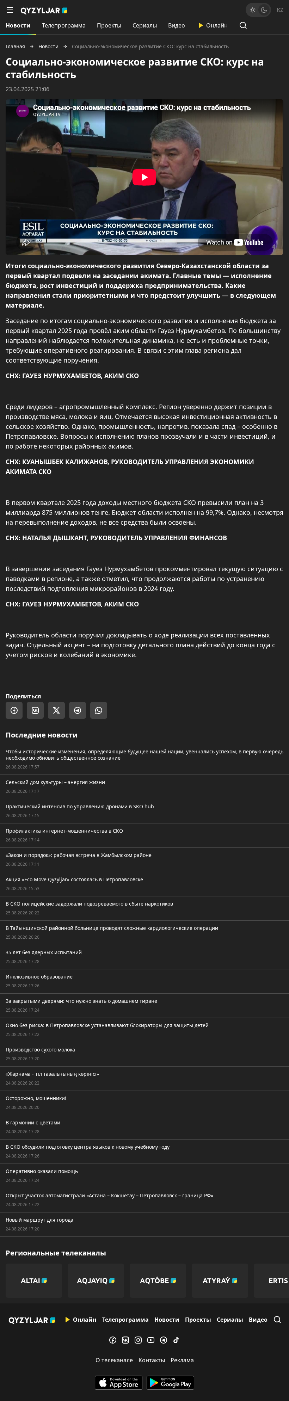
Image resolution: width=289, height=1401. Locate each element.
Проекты (109, 25)
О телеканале (114, 1360)
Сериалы (145, 25)
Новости (18, 25)
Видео (176, 25)
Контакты (152, 1360)
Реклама (182, 1360)
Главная (15, 46)
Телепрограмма (64, 25)
